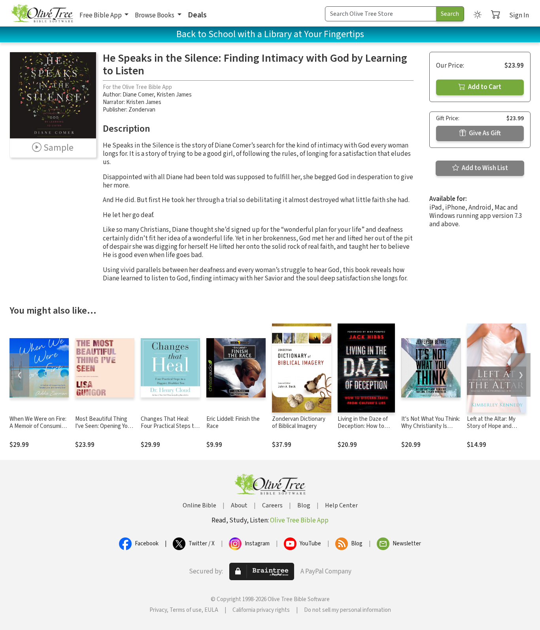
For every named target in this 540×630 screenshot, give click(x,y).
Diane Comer (138, 95)
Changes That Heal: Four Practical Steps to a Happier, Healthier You (170, 426)
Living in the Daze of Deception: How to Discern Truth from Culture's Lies (363, 430)
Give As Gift (484, 133)
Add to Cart (484, 87)
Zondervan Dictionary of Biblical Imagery (298, 423)
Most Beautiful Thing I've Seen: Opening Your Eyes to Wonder (104, 426)
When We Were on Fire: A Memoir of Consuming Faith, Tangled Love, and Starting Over (38, 430)
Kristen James (174, 95)
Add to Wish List (484, 168)
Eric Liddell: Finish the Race (233, 423)
